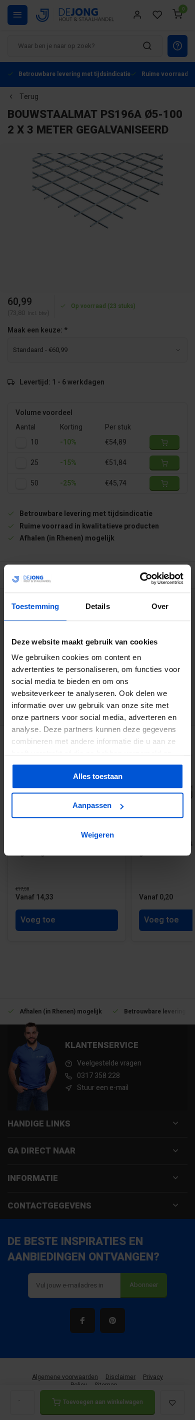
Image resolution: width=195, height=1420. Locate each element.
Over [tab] (160, 606)
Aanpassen (92, 805)
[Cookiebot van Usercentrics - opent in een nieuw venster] (140, 578)
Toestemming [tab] (35, 606)
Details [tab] (98, 606)
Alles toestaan (97, 776)
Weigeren (97, 834)
